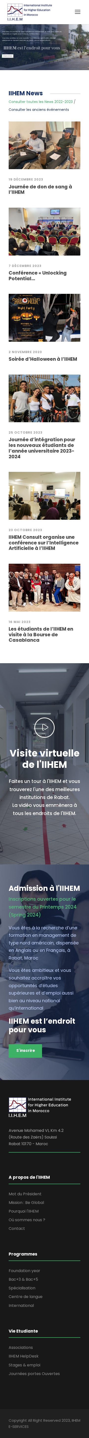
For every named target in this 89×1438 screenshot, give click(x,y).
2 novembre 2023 (25, 352)
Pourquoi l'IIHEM (24, 1211)
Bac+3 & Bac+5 (23, 1279)
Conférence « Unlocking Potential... (38, 276)
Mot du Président (25, 1194)
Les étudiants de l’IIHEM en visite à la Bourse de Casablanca (41, 635)
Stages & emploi (24, 1365)
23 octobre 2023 (25, 530)
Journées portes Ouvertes (34, 1374)
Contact (17, 1228)
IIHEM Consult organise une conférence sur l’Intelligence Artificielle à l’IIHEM (44, 543)
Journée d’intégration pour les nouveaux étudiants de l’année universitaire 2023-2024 (42, 448)
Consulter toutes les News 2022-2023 (41, 101)
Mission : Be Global (26, 1202)
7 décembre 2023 (25, 265)
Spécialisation (22, 1288)
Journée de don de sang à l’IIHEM (40, 189)
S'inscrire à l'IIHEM (7, 56)
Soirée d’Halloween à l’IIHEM (43, 359)
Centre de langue (26, 1296)
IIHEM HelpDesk (24, 1356)
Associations (21, 1347)
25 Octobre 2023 (26, 432)
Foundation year (24, 1271)
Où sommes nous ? (27, 1220)
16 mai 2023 (20, 621)
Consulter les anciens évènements (39, 109)
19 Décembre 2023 (26, 179)
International (21, 1305)
